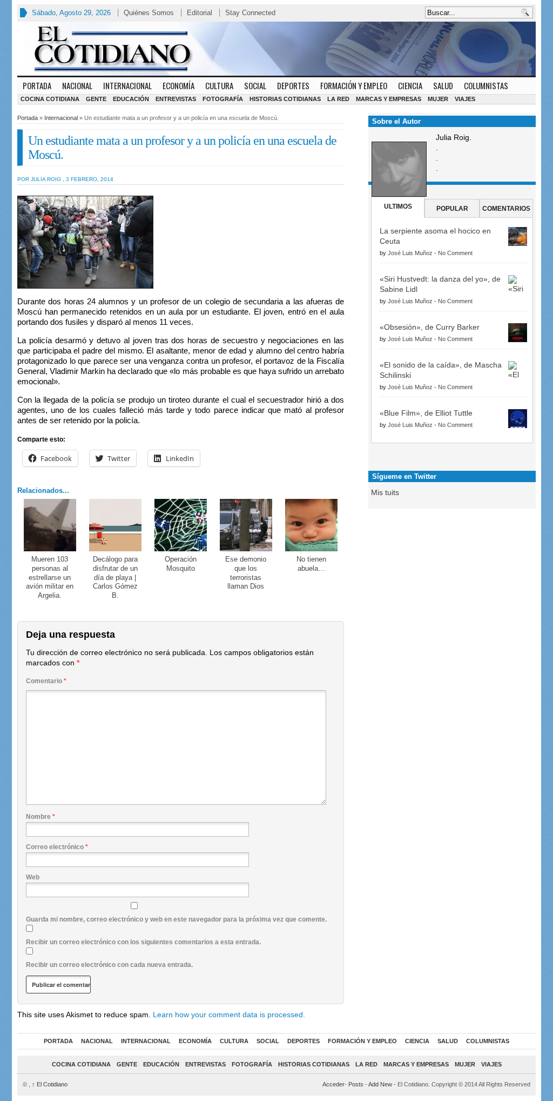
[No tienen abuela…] (311, 525)
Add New (380, 1084)
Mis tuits (385, 492)
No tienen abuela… (311, 563)
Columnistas (486, 85)
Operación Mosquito (181, 563)
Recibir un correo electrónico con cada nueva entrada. (109, 965)
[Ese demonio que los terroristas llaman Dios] (246, 525)
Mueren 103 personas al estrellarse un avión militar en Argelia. (49, 577)
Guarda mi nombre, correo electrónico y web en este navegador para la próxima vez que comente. (176, 919)
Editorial (199, 13)
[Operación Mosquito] (180, 525)
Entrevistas (176, 99)
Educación (131, 99)
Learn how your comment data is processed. (229, 1014)
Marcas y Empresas (388, 99)
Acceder (333, 1084)
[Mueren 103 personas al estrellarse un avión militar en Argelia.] (50, 525)
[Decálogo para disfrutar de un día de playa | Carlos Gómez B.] (115, 525)
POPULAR (452, 208)
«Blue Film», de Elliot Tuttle (426, 413)
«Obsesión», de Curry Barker (430, 327)
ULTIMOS (398, 206)
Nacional (77, 85)
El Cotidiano (50, 1084)
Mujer (438, 99)
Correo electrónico (57, 847)
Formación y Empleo (353, 85)
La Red (338, 99)
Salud (443, 85)
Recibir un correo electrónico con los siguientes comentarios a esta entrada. (143, 942)
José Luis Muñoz (410, 253)
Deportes (293, 85)
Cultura (219, 85)
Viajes (465, 99)
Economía (178, 85)
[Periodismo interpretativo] (276, 49)
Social (255, 85)
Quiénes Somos (149, 13)
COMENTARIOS (506, 208)
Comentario (46, 681)
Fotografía (223, 99)
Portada (37, 85)
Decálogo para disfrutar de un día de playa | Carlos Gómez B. (115, 577)
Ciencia (410, 85)
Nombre (40, 816)
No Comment (455, 253)
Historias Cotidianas (285, 99)
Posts (355, 1084)
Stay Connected (250, 13)
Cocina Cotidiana (50, 99)
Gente (96, 99)
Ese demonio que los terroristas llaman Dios (245, 573)
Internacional (127, 85)
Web (32, 877)
